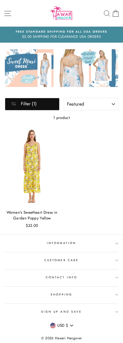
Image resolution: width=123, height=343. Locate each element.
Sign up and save (61, 312)
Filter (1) (28, 103)
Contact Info (61, 277)
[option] (61, 34)
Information (61, 243)
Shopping (61, 294)
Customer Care (61, 260)
